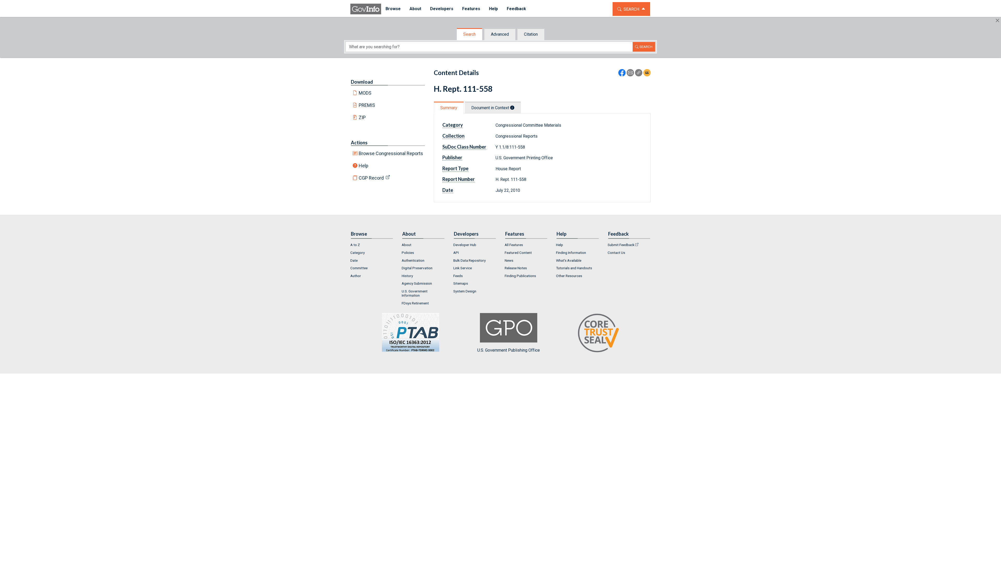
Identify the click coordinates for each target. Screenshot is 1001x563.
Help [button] (493, 8)
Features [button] (471, 8)
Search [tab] (469, 34)
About (406, 245)
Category (357, 252)
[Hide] (997, 20)
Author (355, 276)
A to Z (355, 245)
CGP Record (371, 178)
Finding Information (571, 252)
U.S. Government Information (415, 293)
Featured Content (518, 252)
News (509, 260)
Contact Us (616, 252)
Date (354, 260)
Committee (359, 268)
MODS (365, 93)
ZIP (362, 117)
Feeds (458, 276)
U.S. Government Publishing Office (508, 350)
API (456, 252)
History (407, 276)
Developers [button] (441, 8)
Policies (408, 252)
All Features (514, 245)
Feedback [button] (516, 8)
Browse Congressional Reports (391, 153)
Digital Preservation (417, 268)
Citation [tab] (531, 34)
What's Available (568, 260)
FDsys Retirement (415, 303)
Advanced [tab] (500, 34)
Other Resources (569, 276)
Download (362, 82)
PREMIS (367, 105)
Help (363, 165)
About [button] (415, 8)
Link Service (462, 268)
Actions (359, 142)
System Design (464, 291)
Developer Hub (464, 245)
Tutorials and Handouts (574, 268)
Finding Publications (520, 276)
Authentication (413, 260)
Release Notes (516, 268)
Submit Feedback (621, 245)
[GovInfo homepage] (365, 9)
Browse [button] (393, 8)
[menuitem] (393, 9)
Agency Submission (417, 283)
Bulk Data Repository (469, 260)
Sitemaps (460, 283)
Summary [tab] (448, 107)
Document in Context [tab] (490, 107)
